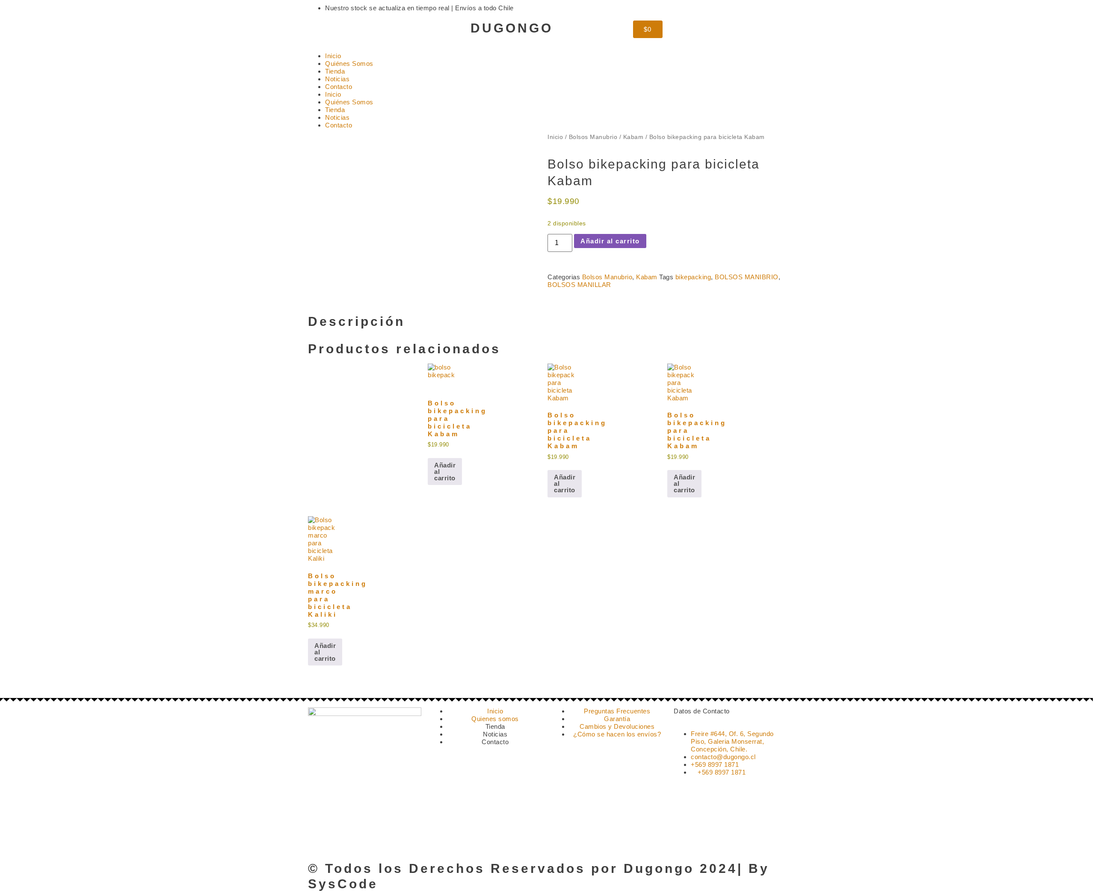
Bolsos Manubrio (593, 137)
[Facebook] (342, 31)
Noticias (337, 79)
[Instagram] (318, 31)
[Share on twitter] (556, 301)
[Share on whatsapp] (563, 301)
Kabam (633, 137)
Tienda (335, 71)
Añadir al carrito (610, 241)
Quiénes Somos (349, 63)
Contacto (338, 86)
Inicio (333, 55)
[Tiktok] (365, 31)
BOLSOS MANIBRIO (746, 277)
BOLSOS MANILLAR (579, 284)
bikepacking (693, 277)
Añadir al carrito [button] (445, 471)
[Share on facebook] (550, 301)
